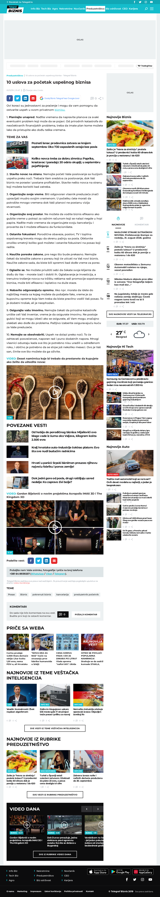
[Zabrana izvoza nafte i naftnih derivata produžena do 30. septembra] (88, 761)
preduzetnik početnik (86, 594)
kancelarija (62, 594)
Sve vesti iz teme (55, 728)
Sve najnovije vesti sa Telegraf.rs (130, 314)
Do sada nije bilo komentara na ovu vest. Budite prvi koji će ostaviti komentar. (32, 614)
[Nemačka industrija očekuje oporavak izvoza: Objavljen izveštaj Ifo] (88, 695)
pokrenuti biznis (41, 594)
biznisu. (60, 109)
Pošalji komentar (86, 614)
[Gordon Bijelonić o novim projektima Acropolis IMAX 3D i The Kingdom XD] (27, 825)
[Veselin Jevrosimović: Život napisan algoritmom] (22, 695)
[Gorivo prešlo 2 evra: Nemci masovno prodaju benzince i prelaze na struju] (114, 510)
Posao (11, 594)
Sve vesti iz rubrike (55, 794)
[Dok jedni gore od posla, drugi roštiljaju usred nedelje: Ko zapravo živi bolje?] (17, 482)
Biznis (23, 594)
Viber (49, 573)
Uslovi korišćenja (22, 583)
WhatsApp (37, 573)
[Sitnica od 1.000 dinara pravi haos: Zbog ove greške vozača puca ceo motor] (114, 522)
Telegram (59, 573)
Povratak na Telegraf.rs (21, 2)
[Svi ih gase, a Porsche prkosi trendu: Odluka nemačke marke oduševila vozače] (114, 535)
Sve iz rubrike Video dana (55, 854)
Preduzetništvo (15, 75)
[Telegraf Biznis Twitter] (140, 2)
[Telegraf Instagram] (146, 2)
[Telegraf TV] (151, 2)
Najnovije (119, 117)
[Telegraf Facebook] (134, 2)
